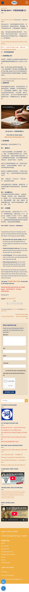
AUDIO (3, 492)
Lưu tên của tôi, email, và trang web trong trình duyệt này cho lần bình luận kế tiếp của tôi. (14, 373)
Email (5, 355)
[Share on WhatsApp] (7, 303)
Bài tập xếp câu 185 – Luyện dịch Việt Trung (13, 427)
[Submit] (26, 400)
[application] (14, 513)
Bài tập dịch (8, 298)
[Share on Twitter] (13, 303)
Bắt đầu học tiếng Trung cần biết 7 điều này (13, 465)
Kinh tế (13, 298)
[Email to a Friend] (16, 303)
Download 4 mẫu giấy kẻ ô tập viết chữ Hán (13, 457)
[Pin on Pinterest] (18, 303)
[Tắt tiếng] (23, 520)
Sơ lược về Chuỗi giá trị (7, 316)
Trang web (5, 363)
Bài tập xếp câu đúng (13, 494)
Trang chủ (3, 19)
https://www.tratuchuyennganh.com (15, 137)
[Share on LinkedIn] (21, 303)
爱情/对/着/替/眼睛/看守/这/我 (10, 441)
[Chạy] (3, 520)
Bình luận (5, 334)
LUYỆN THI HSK (10, 497)
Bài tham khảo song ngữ (19, 492)
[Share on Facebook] (10, 303)
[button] (2, 3)
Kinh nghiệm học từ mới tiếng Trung (11, 430)
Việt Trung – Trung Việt (20, 536)
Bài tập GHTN (5, 494)
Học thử (3, 497)
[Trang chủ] (14, 3)
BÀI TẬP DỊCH (4, 8)
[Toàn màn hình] (26, 520)
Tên (4, 348)
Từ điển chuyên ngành (7, 536)
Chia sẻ (21, 494)
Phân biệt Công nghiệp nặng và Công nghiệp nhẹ (21, 316)
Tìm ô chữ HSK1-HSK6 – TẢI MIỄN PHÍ (11, 454)
